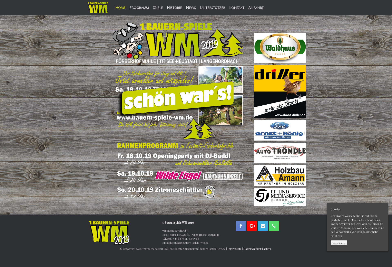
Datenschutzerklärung (257, 248)
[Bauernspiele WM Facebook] (241, 226)
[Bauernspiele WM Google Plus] (252, 226)
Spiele (158, 8)
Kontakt (236, 8)
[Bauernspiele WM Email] (263, 226)
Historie (174, 8)
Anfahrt (256, 8)
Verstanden (339, 243)
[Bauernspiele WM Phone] (274, 226)
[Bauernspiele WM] (98, 7)
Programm (139, 8)
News (191, 8)
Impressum (234, 248)
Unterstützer (212, 8)
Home (120, 8)
